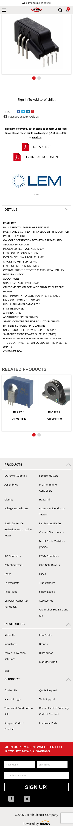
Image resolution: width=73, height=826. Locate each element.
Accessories (46, 600)
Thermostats (11, 582)
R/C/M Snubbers (49, 556)
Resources (14, 624)
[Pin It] (32, 111)
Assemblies (11, 484)
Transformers (47, 582)
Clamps (8, 499)
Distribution (46, 653)
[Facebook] (11, 799)
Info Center (45, 635)
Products (13, 464)
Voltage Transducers (16, 508)
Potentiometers (13, 565)
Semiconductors (48, 475)
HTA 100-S (54, 411)
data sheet (42, 147)
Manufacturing (48, 662)
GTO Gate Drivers (49, 565)
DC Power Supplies (15, 475)
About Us (9, 635)
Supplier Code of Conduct (14, 726)
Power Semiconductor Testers (52, 511)
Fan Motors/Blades (50, 523)
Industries (10, 644)
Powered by (36, 824)
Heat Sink (44, 499)
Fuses (42, 574)
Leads (7, 574)
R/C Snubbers (12, 556)
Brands (43, 644)
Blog (7, 670)
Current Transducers (51, 532)
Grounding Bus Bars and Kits (53, 612)
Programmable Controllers (48, 487)
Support (12, 679)
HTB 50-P (18, 411)
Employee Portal (48, 723)
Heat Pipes (10, 591)
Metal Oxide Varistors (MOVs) (52, 544)
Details (11, 209)
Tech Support (47, 699)
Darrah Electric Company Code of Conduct (54, 711)
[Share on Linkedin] (28, 111)
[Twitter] (27, 799)
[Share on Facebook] (18, 111)
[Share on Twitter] (23, 111)
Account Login (12, 699)
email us (36, 137)
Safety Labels (47, 591)
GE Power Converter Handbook (16, 603)
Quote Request (48, 690)
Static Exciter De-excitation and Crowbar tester (18, 529)
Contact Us (10, 690)
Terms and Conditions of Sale (18, 711)
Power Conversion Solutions (15, 656)
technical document (42, 157)
